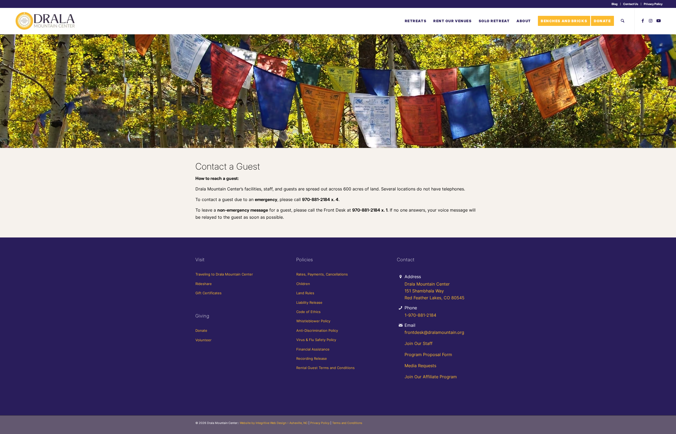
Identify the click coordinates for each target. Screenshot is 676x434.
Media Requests (420, 365)
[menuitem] (615, 4)
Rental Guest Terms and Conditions (325, 368)
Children (303, 284)
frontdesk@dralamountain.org (434, 332)
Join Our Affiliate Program (431, 376)
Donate (201, 330)
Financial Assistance (313, 349)
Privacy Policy (653, 4)
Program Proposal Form (428, 354)
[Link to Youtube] (659, 21)
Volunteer (203, 340)
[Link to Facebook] (643, 21)
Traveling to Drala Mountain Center (224, 274)
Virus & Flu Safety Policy (316, 340)
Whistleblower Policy (313, 321)
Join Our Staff (419, 343)
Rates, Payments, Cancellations (322, 274)
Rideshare (203, 284)
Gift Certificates (208, 293)
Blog (615, 4)
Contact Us (630, 4)
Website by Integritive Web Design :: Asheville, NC (274, 423)
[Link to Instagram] (651, 21)
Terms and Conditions (347, 423)
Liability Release (309, 302)
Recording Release (311, 358)
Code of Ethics (308, 312)
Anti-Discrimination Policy (317, 330)
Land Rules (305, 293)
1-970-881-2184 (420, 315)
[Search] (622, 21)
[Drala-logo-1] (45, 21)
